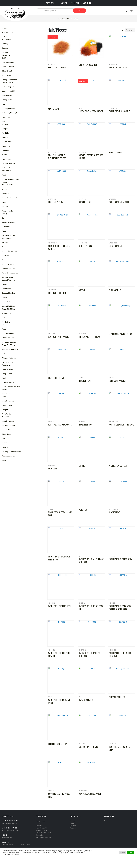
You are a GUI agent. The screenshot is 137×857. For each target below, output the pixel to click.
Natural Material (66, 19)
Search (80, 10)
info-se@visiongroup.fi (9, 823)
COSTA (38, 823)
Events (106, 821)
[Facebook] (105, 823)
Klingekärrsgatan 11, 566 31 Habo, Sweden (16, 844)
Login (131, 11)
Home (59, 19)
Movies (72, 823)
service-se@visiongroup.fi (10, 830)
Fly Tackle (39, 825)
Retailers (73, 825)
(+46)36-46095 (7, 837)
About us (73, 828)
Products (73, 821)
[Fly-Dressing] (14, 13)
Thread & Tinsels (41, 830)
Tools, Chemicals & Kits (44, 837)
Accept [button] (131, 852)
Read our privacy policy (11, 854)
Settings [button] (122, 852)
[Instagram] (108, 823)
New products (40, 821)
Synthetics (39, 835)
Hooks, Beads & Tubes (43, 833)
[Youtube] (110, 823)
